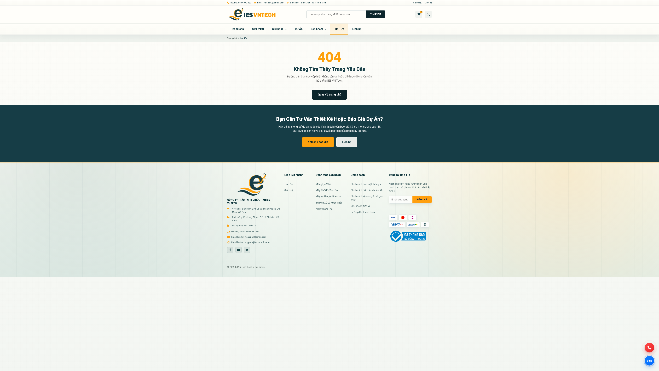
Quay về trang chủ (329, 94)
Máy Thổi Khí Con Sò (327, 190)
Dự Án (299, 29)
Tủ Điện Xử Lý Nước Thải (329, 202)
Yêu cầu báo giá (318, 142)
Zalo (649, 360)
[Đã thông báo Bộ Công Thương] (408, 236)
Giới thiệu (417, 3)
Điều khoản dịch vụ (361, 206)
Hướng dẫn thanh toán (363, 212)
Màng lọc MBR (323, 184)
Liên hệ (428, 3)
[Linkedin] (247, 250)
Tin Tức (339, 29)
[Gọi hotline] (649, 347)
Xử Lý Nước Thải (324, 208)
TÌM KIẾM (375, 14)
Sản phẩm (317, 29)
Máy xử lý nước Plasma (328, 196)
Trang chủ (237, 29)
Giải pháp (278, 29)
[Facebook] (230, 250)
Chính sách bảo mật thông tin (366, 184)
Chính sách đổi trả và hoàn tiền (367, 190)
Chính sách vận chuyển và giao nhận (367, 198)
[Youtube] (238, 250)
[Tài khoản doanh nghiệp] (428, 14)
